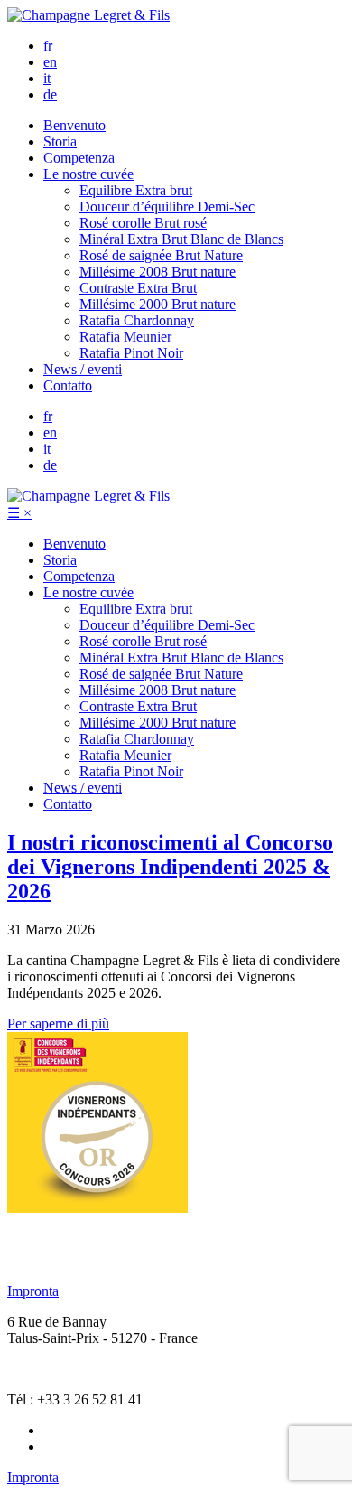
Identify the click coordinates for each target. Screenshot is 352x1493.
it (47, 78)
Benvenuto (74, 125)
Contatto (67, 385)
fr (47, 45)
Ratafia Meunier (125, 336)
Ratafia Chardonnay (136, 320)
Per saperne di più (58, 1023)
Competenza (79, 157)
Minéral (181, 239)
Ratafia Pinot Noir (131, 353)
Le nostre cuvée (88, 174)
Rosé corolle (143, 222)
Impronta (33, 1291)
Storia (60, 141)
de (50, 94)
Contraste (138, 288)
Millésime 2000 (157, 304)
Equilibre (135, 190)
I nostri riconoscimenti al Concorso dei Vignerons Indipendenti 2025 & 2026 (170, 867)
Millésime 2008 (157, 271)
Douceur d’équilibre (167, 206)
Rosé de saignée (161, 255)
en (50, 62)
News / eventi (82, 369)
